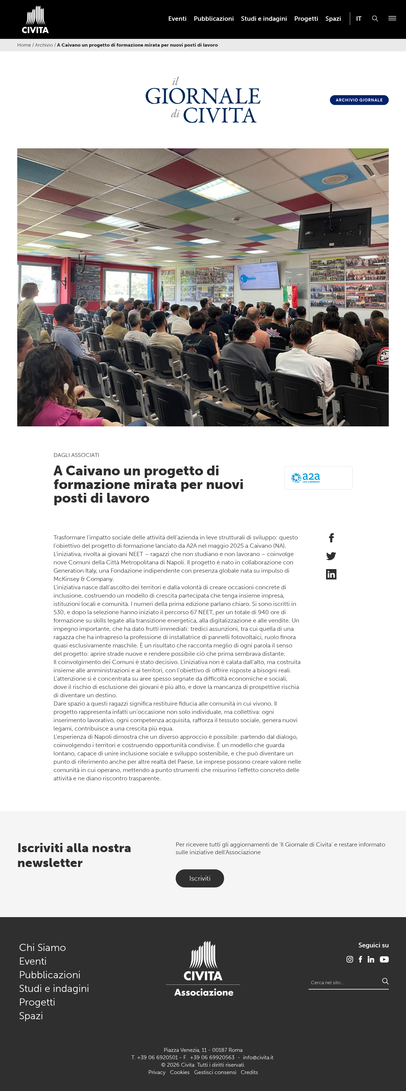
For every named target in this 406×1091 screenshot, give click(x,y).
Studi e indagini (264, 19)
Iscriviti (199, 878)
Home (24, 45)
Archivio (44, 45)
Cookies (180, 1072)
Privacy (157, 1072)
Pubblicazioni (214, 19)
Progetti (306, 19)
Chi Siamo (42, 947)
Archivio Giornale (359, 100)
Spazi (333, 19)
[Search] (385, 981)
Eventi (177, 19)
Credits (249, 1072)
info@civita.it (258, 1057)
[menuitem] (177, 18)
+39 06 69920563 (212, 1057)
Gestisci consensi (215, 1072)
